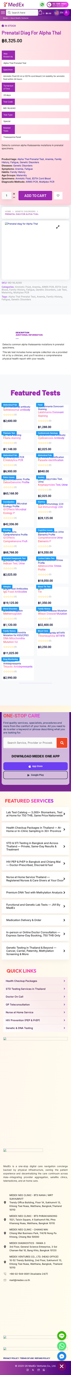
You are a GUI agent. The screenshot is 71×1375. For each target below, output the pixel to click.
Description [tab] (22, 333)
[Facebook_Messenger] (61, 1356)
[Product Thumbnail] (57, 227)
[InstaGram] (38, 1369)
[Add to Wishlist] (58, 195)
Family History (17, 289)
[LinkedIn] (44, 1369)
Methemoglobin (12, 613)
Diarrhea (41, 502)
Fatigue (30, 289)
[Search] (62, 743)
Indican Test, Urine (14, 563)
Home (8, 211)
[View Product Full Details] (53, 407)
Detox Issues (9, 477)
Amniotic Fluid (23, 286)
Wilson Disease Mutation (52, 613)
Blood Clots (43, 631)
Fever (40, 405)
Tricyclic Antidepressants (17, 666)
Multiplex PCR (21, 292)
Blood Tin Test (44, 587)
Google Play (37, 775)
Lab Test (62, 289)
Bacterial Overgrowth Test (14, 558)
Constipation (9, 502)
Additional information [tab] (29, 335)
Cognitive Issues (45, 530)
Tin (40, 591)
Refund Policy (42, 1358)
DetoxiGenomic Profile (16, 482)
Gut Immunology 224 (50, 507)
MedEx (5, 18)
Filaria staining (12, 438)
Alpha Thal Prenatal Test (22, 296)
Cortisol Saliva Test (46, 558)
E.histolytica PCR (13, 460)
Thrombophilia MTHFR (51, 635)
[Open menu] (3, 12)
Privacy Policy (11, 1358)
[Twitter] (33, 1369)
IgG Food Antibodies (15, 591)
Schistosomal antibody (16, 409)
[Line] (61, 1335)
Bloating (7, 530)
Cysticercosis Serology (48, 433)
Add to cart (35, 195)
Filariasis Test (9, 433)
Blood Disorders (10, 609)
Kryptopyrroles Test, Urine (53, 484)
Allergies (7, 587)
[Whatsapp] (61, 1345)
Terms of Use (27, 1358)
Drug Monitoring (10, 659)
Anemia (36, 286)
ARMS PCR (48, 286)
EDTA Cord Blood (41, 178)
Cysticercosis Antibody (51, 438)
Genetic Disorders (25, 211)
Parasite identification (50, 460)
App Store (37, 766)
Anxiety (41, 477)
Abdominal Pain (10, 405)
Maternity (7, 292)
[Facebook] (27, 1369)
